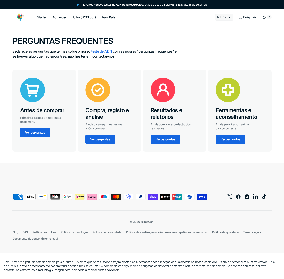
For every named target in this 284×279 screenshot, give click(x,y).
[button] (247, 17)
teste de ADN (101, 51)
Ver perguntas (35, 132)
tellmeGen (147, 221)
